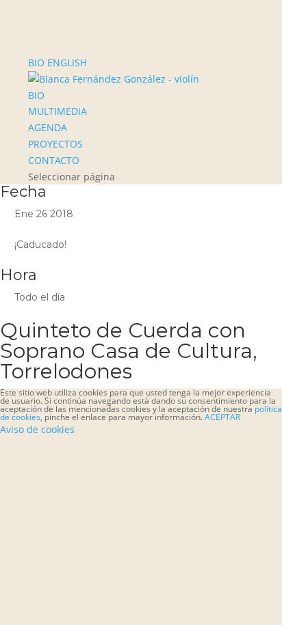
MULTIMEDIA (57, 111)
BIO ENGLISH (57, 62)
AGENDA (47, 127)
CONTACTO (53, 160)
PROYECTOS (55, 143)
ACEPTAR (222, 417)
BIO (36, 95)
